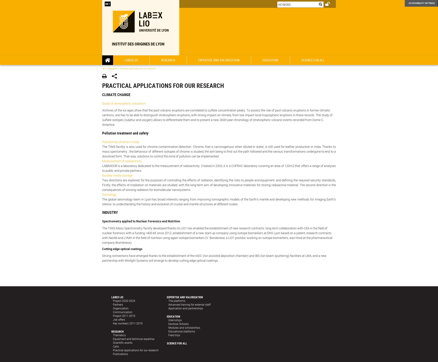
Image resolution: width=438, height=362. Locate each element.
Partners (118, 304)
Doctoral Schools (178, 324)
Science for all (312, 60)
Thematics (119, 335)
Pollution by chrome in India (120, 142)
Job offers (119, 319)
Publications (120, 354)
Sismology (109, 194)
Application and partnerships (185, 308)
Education (270, 60)
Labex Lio (131, 60)
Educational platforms (181, 331)
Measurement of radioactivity (122, 161)
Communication (122, 312)
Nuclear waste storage (117, 175)
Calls (116, 346)
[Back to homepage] (140, 21)
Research (168, 60)
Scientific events (122, 343)
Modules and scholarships (184, 328)
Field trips (174, 335)
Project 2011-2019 (124, 316)
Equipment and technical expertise (133, 339)
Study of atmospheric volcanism (124, 103)
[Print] (105, 76)
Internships (175, 320)
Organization (120, 308)
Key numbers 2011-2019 (128, 323)
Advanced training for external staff (189, 304)
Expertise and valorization (219, 60)
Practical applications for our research (136, 350)
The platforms (176, 301)
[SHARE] (115, 76)
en (106, 4)
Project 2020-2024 (124, 301)
